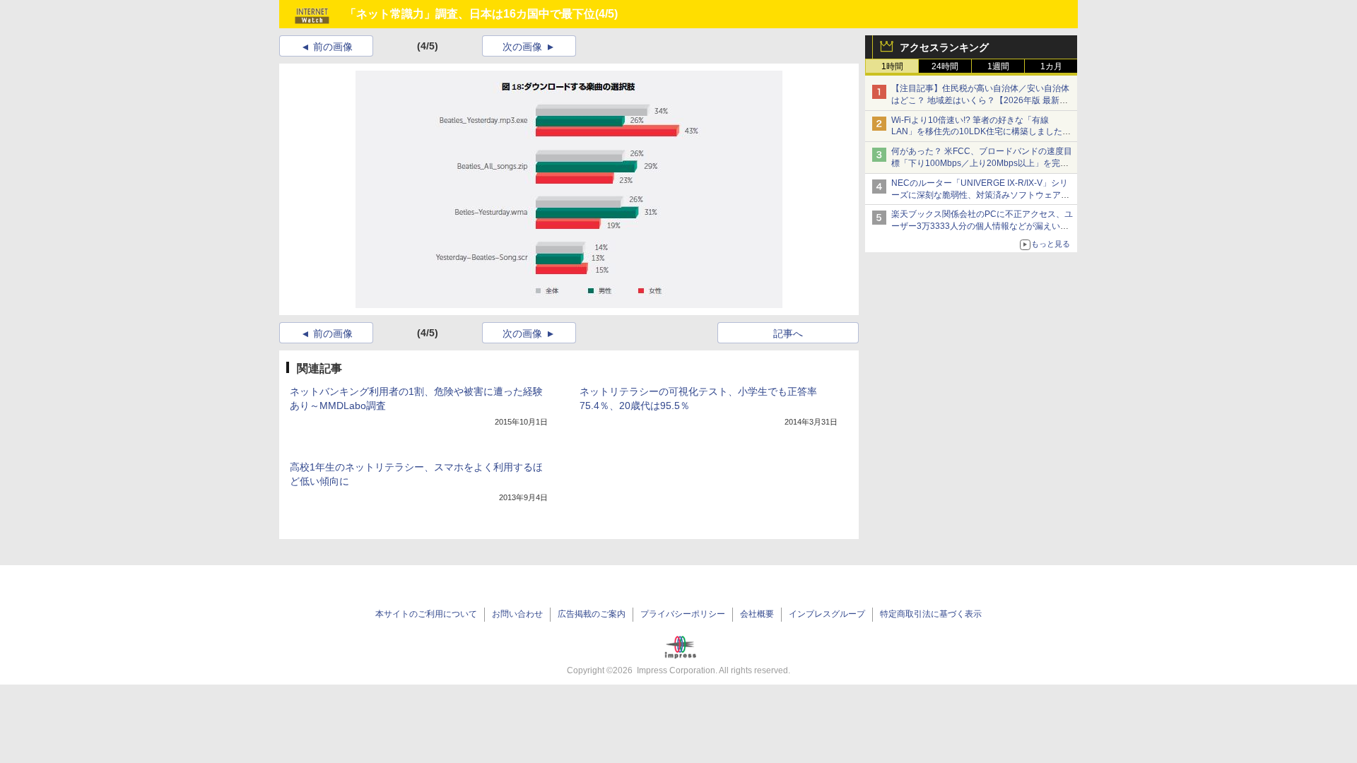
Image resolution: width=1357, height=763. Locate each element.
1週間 (998, 66)
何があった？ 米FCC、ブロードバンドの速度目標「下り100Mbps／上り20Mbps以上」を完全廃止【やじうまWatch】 (981, 163)
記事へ (788, 333)
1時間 (892, 66)
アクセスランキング (944, 47)
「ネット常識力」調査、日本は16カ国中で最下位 (470, 14)
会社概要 (757, 614)
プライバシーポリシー (682, 614)
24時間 (945, 66)
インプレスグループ (827, 614)
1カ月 (1051, 66)
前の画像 (333, 46)
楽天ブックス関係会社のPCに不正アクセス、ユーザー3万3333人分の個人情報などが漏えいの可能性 (982, 226)
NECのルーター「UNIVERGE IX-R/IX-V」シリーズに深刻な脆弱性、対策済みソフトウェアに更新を (980, 195)
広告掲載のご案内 (591, 614)
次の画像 (522, 46)
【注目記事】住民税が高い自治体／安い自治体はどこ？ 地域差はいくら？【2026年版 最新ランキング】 (980, 100)
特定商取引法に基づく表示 (931, 614)
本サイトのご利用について (426, 614)
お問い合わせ (517, 614)
